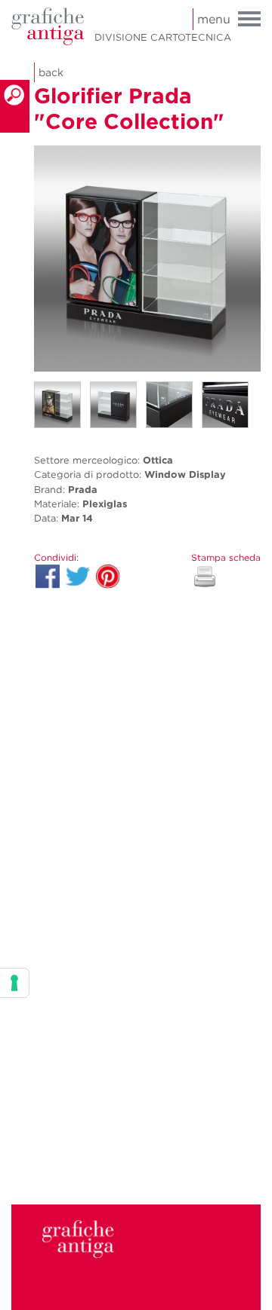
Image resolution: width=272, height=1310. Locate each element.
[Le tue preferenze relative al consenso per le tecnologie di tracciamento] (14, 983)
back (51, 72)
